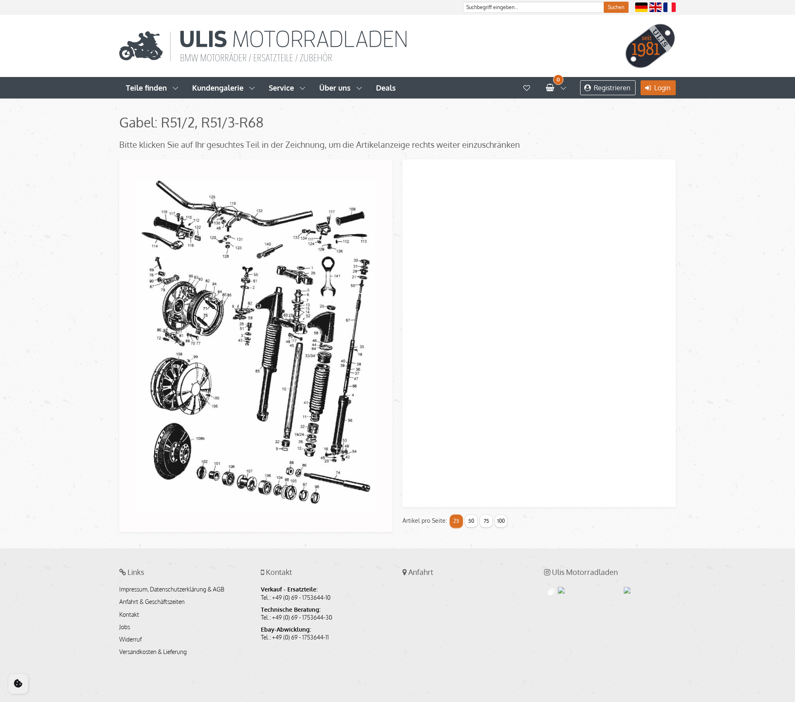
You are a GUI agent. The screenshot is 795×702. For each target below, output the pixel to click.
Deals (386, 87)
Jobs (124, 627)
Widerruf (130, 639)
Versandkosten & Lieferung (153, 652)
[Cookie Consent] (18, 684)
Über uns (335, 87)
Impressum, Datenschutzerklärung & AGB (171, 589)
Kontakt (129, 614)
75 (486, 521)
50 (471, 521)
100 (501, 521)
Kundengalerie (217, 87)
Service (281, 87)
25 (456, 521)
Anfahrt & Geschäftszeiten (152, 602)
